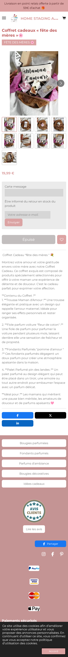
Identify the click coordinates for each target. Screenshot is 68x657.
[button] (9, 124)
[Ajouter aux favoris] (61, 239)
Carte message (15, 186)
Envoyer (14, 222)
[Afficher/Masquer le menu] (4, 18)
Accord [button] (53, 651)
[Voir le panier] (64, 18)
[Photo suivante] (60, 83)
